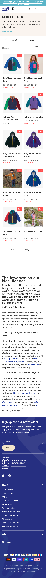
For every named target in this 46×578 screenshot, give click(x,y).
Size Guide (7, 519)
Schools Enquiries (10, 526)
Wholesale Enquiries (11, 523)
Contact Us (7, 493)
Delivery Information (11, 501)
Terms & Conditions (11, 512)
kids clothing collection (24, 393)
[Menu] (41, 9)
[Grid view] (36, 47)
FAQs (4, 497)
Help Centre (7, 490)
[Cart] (35, 10)
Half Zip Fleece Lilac (33, 117)
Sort (32, 40)
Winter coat (7, 402)
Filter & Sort (15, 40)
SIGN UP (8, 448)
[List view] (42, 47)
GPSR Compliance (10, 515)
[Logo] (5, 9)
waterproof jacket (12, 359)
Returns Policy (8, 504)
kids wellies (33, 364)
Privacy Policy (22, 432)
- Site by (27, 572)
